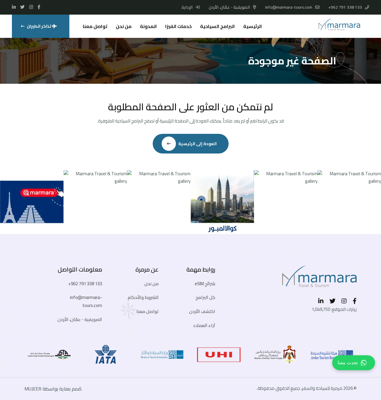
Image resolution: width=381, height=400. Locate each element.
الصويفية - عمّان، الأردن (79, 319)
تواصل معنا (95, 26)
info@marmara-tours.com (288, 7)
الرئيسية (252, 26)
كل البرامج (205, 297)
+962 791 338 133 (345, 7)
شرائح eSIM (205, 283)
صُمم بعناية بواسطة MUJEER (53, 389)
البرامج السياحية (217, 26)
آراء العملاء (204, 325)
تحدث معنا (348, 362)
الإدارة (187, 7)
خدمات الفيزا (178, 26)
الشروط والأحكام (143, 297)
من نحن (124, 26)
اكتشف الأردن (202, 311)
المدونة (148, 26)
